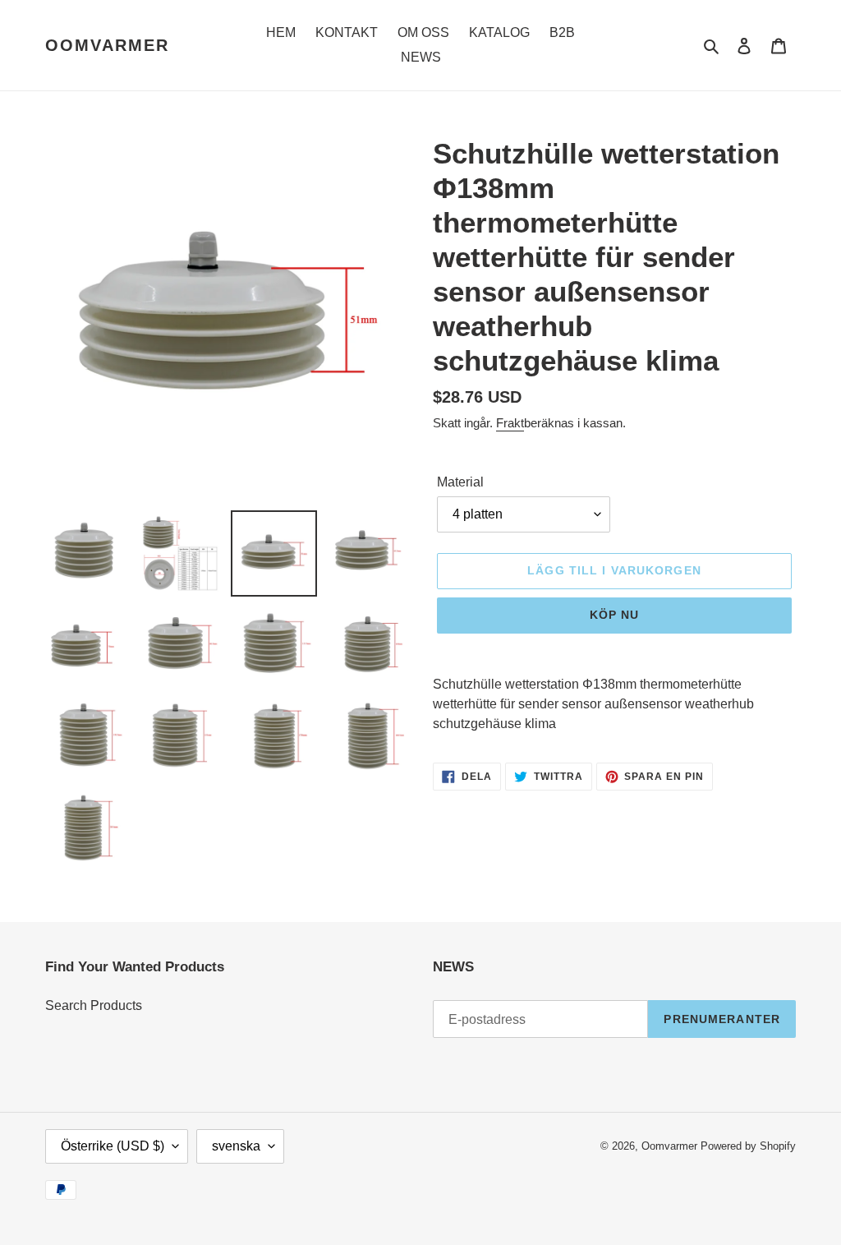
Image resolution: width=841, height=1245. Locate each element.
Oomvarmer (107, 45)
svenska (236, 1146)
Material (460, 482)
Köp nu (615, 614)
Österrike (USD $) (112, 1146)
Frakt (510, 423)
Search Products (93, 1005)
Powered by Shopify (748, 1146)
